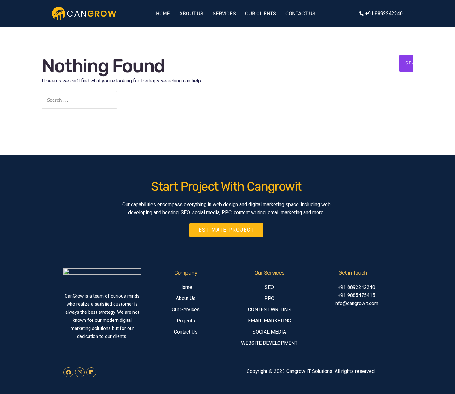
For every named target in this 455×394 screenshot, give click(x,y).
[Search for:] (79, 100)
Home (163, 13)
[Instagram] (80, 372)
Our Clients (260, 13)
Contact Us (300, 13)
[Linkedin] (91, 372)
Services (224, 13)
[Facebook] (68, 372)
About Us (191, 13)
